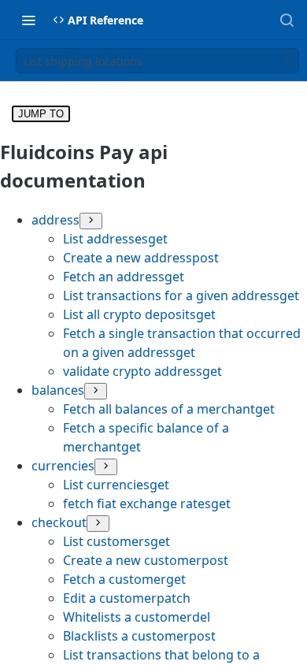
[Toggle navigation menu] (28, 19)
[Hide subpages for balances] (95, 391)
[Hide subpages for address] (91, 221)
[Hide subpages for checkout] (98, 523)
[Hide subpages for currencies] (105, 467)
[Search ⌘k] (286, 19)
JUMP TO (41, 114)
